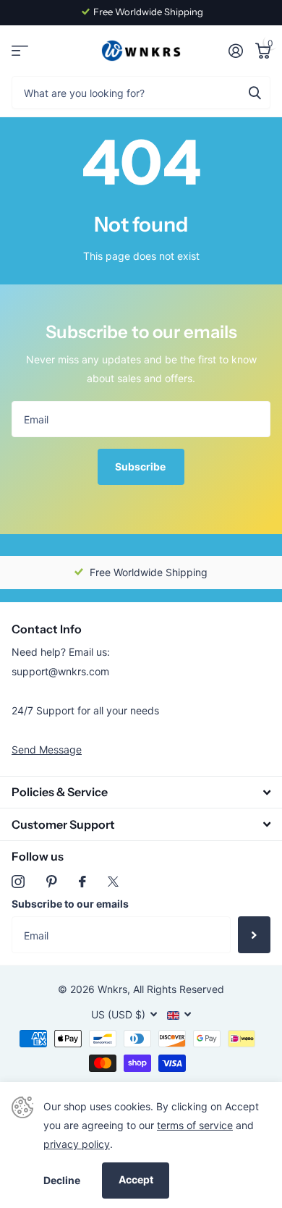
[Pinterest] (51, 881)
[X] (113, 882)
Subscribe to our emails (70, 903)
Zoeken (254, 92)
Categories (20, 51)
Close (141, 792)
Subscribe (141, 466)
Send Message (47, 749)
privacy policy (76, 1144)
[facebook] (82, 881)
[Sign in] (235, 50)
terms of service (195, 1125)
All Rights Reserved (178, 989)
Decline (61, 1180)
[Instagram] (18, 881)
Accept (136, 1179)
